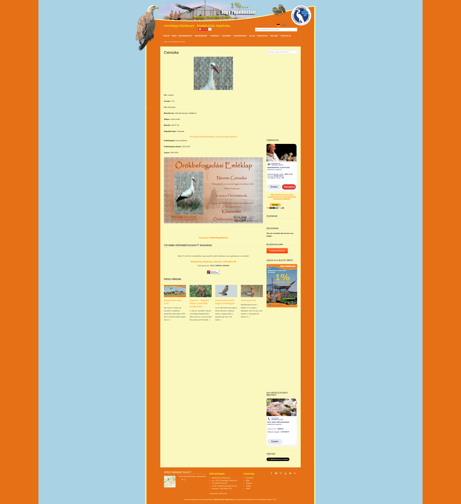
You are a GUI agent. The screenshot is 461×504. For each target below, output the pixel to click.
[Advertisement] (282, 97)
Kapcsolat (286, 36)
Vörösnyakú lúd (248, 300)
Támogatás (262, 36)
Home (165, 41)
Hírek (174, 36)
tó (226, 493)
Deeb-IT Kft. (272, 499)
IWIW (248, 488)
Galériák (226, 36)
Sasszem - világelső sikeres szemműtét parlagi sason (199, 303)
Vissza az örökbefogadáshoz (213, 238)
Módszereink (201, 36)
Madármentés (185, 36)
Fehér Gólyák (174, 41)
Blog (247, 480)
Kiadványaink (240, 36)
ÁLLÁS (252, 36)
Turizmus (214, 36)
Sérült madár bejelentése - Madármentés (192, 476)
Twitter (248, 486)
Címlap (166, 36)
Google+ (249, 483)
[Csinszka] (213, 73)
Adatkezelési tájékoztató (217, 493)
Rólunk (274, 36)
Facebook (250, 478)
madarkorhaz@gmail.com (227, 486)
